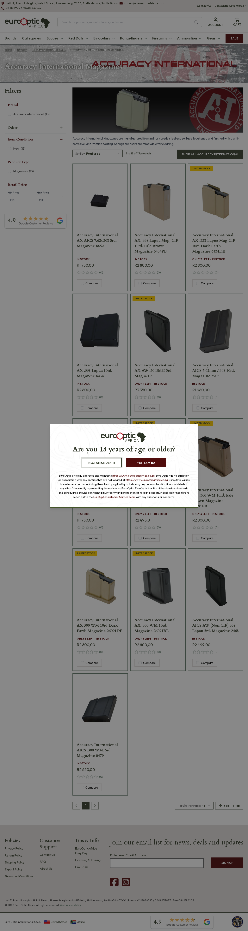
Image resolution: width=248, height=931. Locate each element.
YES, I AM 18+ (146, 463)
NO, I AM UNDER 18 (101, 463)
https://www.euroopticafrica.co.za (133, 475)
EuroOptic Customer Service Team (114, 497)
